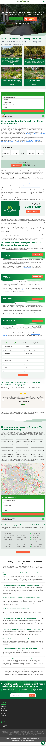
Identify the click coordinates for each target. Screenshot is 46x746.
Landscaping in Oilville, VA (21, 454)
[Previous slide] (3, 399)
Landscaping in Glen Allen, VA (22, 444)
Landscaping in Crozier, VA (36, 441)
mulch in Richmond (22, 289)
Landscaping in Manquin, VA (7, 450)
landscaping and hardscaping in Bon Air (27, 185)
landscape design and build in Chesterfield (30, 187)
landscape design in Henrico (31, 133)
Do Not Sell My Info (37, 738)
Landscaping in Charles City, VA (22, 439)
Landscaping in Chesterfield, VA (8, 441)
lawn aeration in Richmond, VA (12, 312)
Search (32, 695)
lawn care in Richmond (26, 267)
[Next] (43, 153)
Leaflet (43, 494)
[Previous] (3, 153)
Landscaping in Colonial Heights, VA (23, 442)
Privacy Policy (4, 713)
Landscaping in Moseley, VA (7, 454)
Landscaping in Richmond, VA (7, 456)
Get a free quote (37, 254)
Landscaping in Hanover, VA (37, 444)
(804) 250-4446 (32, 19)
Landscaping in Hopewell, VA (22, 447)
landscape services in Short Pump (29, 141)
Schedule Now (16, 165)
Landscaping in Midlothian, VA (37, 450)
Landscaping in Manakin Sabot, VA (37, 447)
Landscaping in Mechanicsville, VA (22, 451)
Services (3, 708)
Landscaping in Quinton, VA (37, 454)
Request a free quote (16, 19)
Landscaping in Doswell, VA (7, 444)
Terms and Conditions (3, 716)
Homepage (3, 706)
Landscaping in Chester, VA (37, 439)
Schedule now (23, 375)
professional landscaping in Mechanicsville (10, 141)
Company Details (4, 712)
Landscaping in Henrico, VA (7, 447)
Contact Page (4, 710)
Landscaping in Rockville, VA (22, 456)
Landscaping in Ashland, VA (7, 439)
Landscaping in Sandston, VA (37, 456)
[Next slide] (43, 399)
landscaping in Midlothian (34, 140)
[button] (18, 467)
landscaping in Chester (26, 181)
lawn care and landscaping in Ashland (27, 183)
